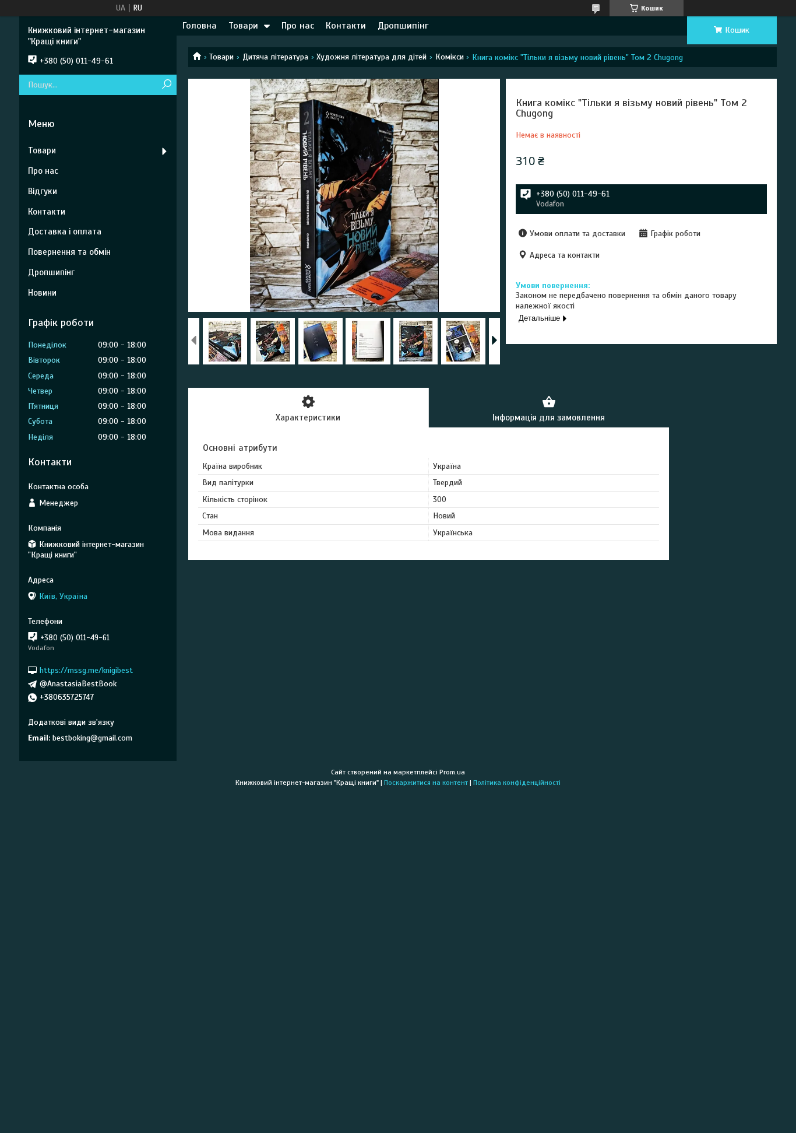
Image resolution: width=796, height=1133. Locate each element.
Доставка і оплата (64, 231)
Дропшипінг (403, 25)
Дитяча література (275, 57)
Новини (42, 292)
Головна (199, 25)
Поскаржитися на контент (426, 782)
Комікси (449, 57)
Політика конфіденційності (517, 782)
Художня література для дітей (371, 57)
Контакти (346, 25)
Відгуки (42, 191)
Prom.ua (452, 772)
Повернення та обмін (69, 252)
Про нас (297, 25)
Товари (243, 25)
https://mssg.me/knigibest (86, 670)
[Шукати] (166, 85)
